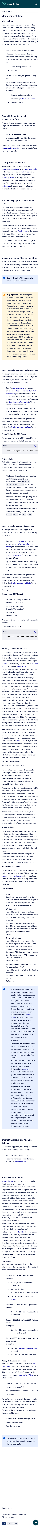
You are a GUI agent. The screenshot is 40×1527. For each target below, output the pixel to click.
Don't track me (13, 1523)
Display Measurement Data (21, 427)
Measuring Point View (25, 1375)
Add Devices (22, 231)
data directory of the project (19, 402)
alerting (6, 664)
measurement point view (10, 169)
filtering (13, 1299)
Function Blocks (20, 1162)
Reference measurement (28, 1348)
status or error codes (27, 99)
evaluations (25, 172)
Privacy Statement (8, 1517)
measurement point (30, 169)
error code (20, 741)
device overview (18, 388)
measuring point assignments (12, 876)
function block (20, 1232)
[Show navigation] (35, 1522)
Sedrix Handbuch (13, 4)
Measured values (8, 1181)
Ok (4, 1523)
